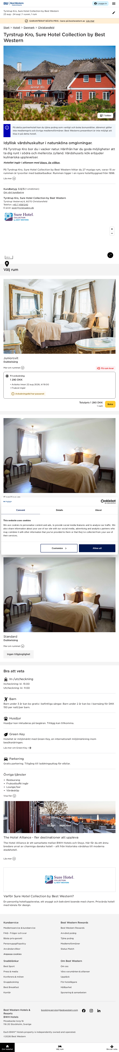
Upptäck (65, 977)
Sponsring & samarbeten (73, 992)
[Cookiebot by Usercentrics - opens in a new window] (103, 502)
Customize (57, 548)
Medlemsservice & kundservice (19, 928)
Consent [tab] (20, 510)
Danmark (29, 27)
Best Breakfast (11, 987)
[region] (59, 242)
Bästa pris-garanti (12, 938)
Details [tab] (59, 510)
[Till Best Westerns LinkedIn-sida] (98, 1010)
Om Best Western (71, 961)
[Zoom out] (112, 233)
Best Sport (9, 966)
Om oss (64, 966)
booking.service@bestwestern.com (59, 1010)
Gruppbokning (11, 982)
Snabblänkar (11, 961)
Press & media (10, 971)
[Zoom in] (112, 229)
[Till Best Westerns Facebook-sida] (83, 1010)
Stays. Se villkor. (50, 162)
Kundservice (10, 922)
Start (6, 27)
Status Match (67, 949)
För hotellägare (69, 982)
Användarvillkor (11, 949)
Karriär (7, 992)
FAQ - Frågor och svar (15, 933)
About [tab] (98, 510)
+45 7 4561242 (20, 205)
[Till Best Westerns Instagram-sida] (91, 1010)
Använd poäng (68, 933)
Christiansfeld (46, 27)
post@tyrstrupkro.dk (23, 208)
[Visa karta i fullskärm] (110, 255)
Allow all (97, 548)
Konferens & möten (13, 977)
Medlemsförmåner (70, 943)
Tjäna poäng (67, 938)
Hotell (16, 27)
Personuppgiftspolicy (14, 943)
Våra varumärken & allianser (75, 971)
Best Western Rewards (74, 922)
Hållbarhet (66, 987)
